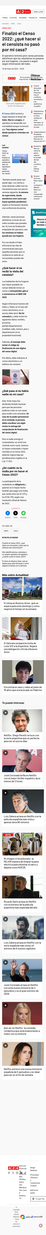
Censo (19, 23)
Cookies (33, 1186)
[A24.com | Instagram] (17, 1173)
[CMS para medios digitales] (37, 1217)
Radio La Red (38, 12)
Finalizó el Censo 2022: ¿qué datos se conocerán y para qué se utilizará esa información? (15, 545)
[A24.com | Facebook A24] (9, 1173)
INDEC (13, 23)
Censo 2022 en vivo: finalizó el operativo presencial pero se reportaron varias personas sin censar (6, 162)
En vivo (27, 12)
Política (5, 18)
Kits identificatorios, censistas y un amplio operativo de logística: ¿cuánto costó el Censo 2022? (15, 554)
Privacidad (34, 1175)
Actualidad (22, 18)
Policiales (42, 18)
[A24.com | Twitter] (13, 1173)
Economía (13, 18)
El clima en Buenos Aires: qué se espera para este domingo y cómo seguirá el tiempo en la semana (15, 563)
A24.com (22, 1166)
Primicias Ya (33, 18)
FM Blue (22, 1179)
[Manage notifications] (41, 1225)
